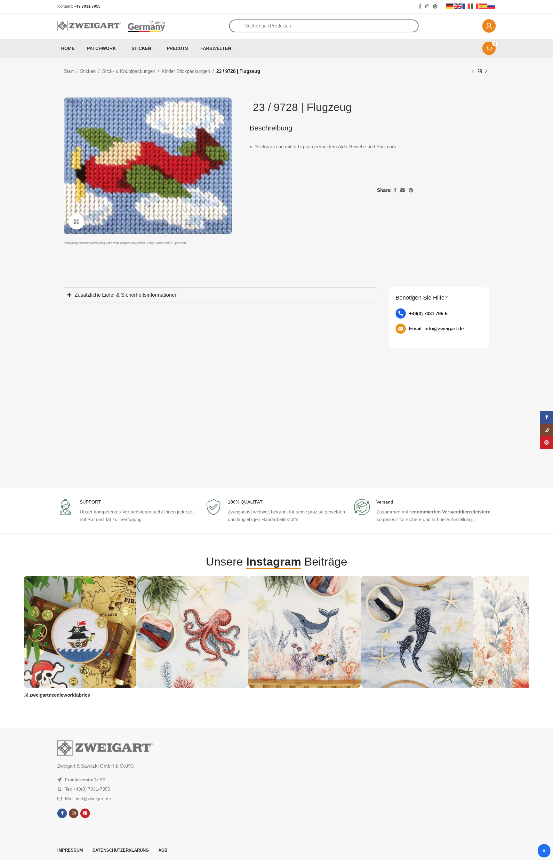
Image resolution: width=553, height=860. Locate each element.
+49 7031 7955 (87, 6)
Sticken (88, 71)
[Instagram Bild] (80, 632)
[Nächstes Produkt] (486, 71)
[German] (450, 6)
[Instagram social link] (427, 6)
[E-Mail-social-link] (402, 190)
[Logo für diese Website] (89, 25)
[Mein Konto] (489, 26)
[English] (458, 6)
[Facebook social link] (420, 6)
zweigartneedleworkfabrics (59, 695)
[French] (466, 6)
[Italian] (475, 6)
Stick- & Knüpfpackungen (128, 71)
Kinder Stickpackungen (186, 71)
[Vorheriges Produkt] (473, 71)
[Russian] (491, 6)
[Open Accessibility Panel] (544, 850)
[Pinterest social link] (435, 6)
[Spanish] (483, 6)
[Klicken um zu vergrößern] (76, 222)
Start (69, 71)
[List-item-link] (439, 313)
